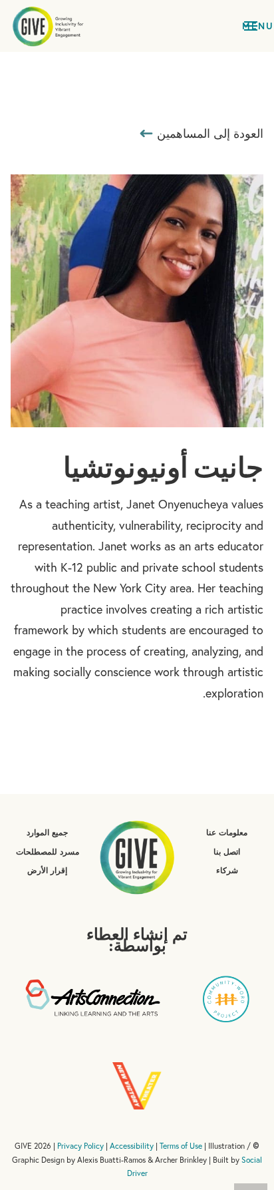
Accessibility (132, 1146)
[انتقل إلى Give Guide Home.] (137, 856)
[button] (250, 26)
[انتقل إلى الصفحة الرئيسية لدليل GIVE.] (48, 26)
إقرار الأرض (47, 870)
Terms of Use (181, 1146)
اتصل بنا (226, 852)
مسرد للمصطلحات (47, 852)
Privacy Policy (80, 1146)
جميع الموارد (47, 832)
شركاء (227, 870)
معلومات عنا (226, 832)
